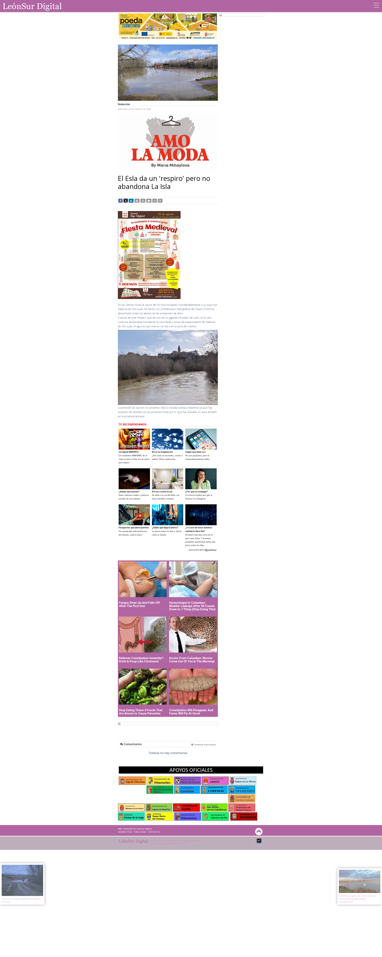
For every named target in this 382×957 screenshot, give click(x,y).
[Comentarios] (148, 201)
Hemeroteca (125, 831)
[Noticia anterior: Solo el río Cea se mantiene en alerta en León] (154, 201)
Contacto (154, 831)
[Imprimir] (137, 201)
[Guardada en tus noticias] (142, 201)
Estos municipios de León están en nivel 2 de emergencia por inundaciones (357, 898)
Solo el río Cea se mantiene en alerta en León (21, 900)
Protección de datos (191, 840)
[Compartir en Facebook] (120, 201)
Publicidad (140, 831)
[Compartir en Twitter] (126, 200)
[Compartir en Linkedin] (131, 201)
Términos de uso (172, 840)
